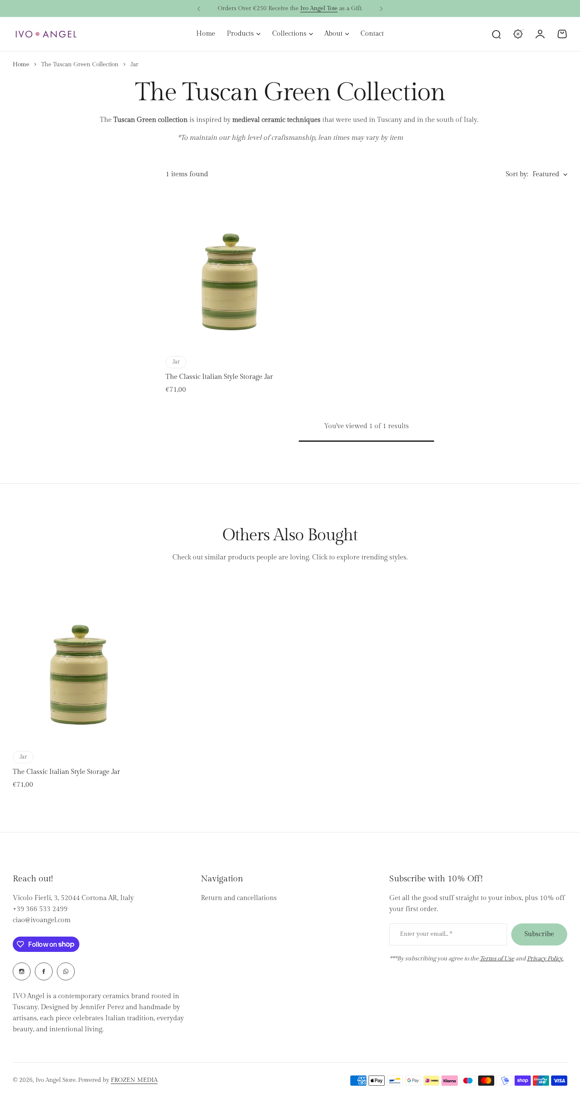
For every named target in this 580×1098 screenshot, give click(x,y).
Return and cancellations (239, 898)
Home (21, 64)
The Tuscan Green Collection (79, 64)
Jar (176, 361)
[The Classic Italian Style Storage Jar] (229, 269)
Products (240, 34)
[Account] (540, 34)
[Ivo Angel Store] (46, 34)
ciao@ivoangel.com (41, 920)
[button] (198, 9)
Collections (289, 34)
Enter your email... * (426, 934)
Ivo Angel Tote (319, 8)
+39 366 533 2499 (40, 909)
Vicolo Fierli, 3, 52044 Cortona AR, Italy (73, 898)
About (333, 34)
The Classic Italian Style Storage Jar (219, 377)
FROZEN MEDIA (134, 1080)
